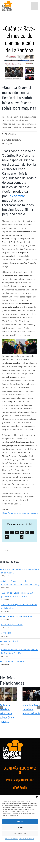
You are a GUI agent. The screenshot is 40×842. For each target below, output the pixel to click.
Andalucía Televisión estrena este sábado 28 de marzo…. (9, 694)
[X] (12, 532)
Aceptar (20, 821)
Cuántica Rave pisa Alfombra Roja (16, 616)
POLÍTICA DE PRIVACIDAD (26, 839)
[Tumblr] (32, 532)
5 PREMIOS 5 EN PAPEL (12, 625)
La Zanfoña (16, 196)
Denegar (20, 827)
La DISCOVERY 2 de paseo (13, 661)
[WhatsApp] (27, 532)
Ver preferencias (20, 833)
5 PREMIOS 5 (7, 633)
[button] (37, 798)
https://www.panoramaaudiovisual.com (20, 513)
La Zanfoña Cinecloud (11, 641)
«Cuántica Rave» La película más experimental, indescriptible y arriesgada (31, 694)
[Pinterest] (7, 537)
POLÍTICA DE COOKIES (11, 839)
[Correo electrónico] (22, 537)
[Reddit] (17, 532)
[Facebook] (7, 532)
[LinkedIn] (22, 532)
